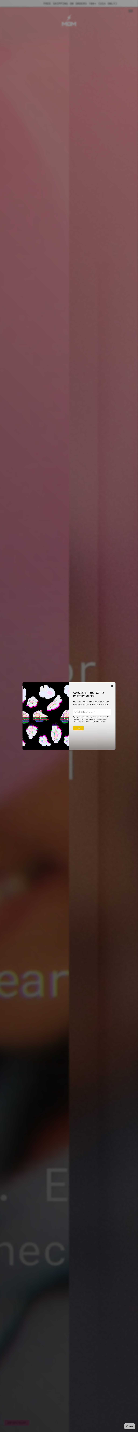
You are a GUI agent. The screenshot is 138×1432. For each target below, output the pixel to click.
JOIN (78, 728)
